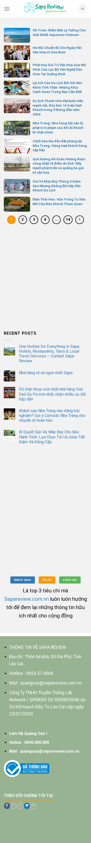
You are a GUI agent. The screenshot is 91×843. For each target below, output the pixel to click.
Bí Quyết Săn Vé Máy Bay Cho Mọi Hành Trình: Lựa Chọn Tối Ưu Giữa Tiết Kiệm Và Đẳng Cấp (52, 437)
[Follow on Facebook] (7, 806)
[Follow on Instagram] (14, 806)
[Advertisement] (45, 278)
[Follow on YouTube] (33, 806)
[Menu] (7, 9)
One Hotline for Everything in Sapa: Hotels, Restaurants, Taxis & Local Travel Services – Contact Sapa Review (49, 354)
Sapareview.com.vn (26, 599)
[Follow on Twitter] (27, 806)
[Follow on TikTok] (20, 806)
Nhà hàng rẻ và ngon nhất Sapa (46, 372)
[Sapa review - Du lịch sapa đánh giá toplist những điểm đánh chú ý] (46, 9)
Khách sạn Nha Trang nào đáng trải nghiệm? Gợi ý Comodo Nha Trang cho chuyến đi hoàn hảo (52, 415)
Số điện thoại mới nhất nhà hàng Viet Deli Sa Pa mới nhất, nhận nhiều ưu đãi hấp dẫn (52, 394)
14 (68, 219)
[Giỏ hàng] (83, 9)
